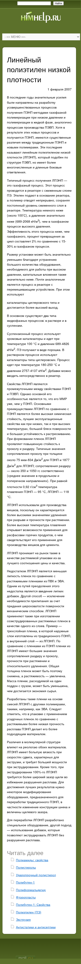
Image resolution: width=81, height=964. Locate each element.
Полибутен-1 (25, 882)
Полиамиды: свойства (32, 860)
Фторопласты (26, 897)
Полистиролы (26, 867)
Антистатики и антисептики (36, 927)
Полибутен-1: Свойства (33, 904)
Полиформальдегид (31, 890)
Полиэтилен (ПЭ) (28, 912)
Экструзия (23, 919)
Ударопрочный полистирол (36, 875)
